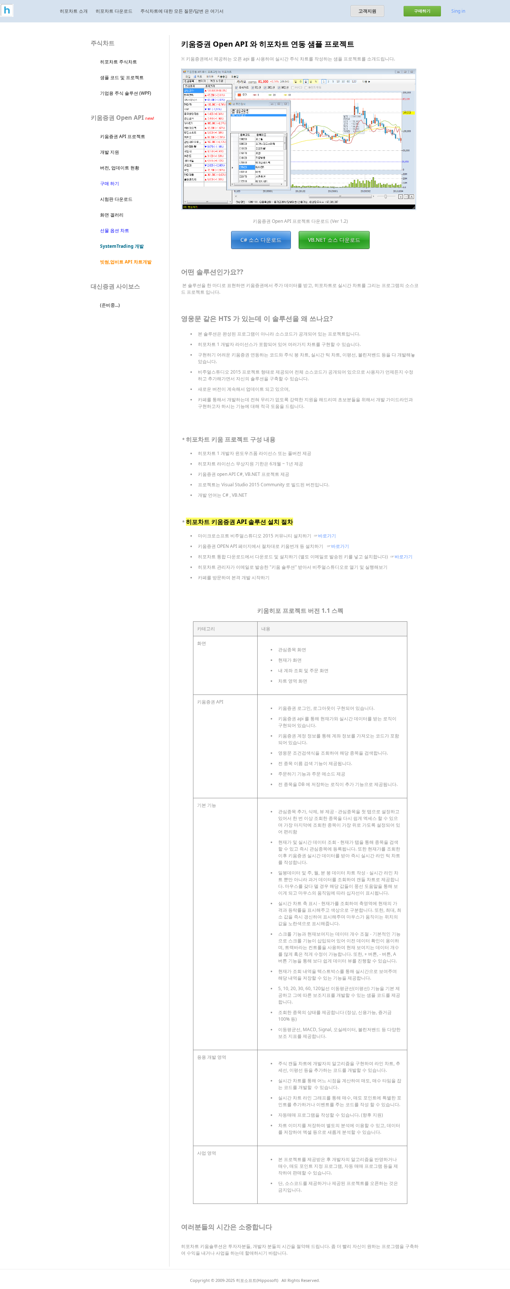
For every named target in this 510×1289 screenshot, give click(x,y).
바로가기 (327, 536)
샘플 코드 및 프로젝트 (122, 77)
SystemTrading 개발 (122, 246)
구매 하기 (109, 183)
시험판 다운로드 (116, 199)
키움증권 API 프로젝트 (122, 136)
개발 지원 (109, 152)
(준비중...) (110, 305)
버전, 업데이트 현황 (119, 168)
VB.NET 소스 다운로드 (334, 239)
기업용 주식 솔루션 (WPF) (125, 93)
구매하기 (422, 11)
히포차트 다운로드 (114, 11)
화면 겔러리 (112, 215)
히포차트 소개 (74, 11)
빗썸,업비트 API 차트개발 (126, 262)
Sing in (458, 11)
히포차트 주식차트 (118, 62)
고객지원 (367, 10)
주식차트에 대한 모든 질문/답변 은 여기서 (182, 11)
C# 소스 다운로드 (261, 239)
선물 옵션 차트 (114, 230)
